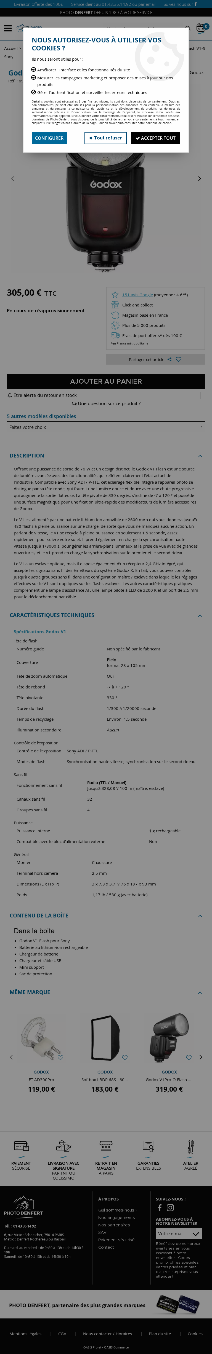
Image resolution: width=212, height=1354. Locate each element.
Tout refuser (107, 138)
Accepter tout (158, 138)
